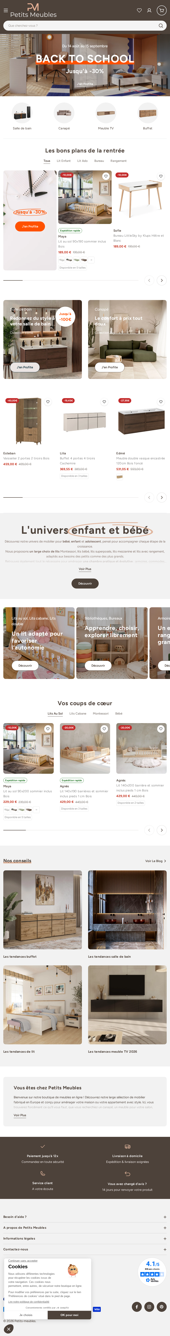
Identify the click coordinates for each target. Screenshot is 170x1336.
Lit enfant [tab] (64, 161)
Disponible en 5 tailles (73, 267)
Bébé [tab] (118, 713)
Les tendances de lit (19, 1052)
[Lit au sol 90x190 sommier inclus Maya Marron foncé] (84, 260)
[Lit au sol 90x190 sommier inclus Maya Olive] (76, 260)
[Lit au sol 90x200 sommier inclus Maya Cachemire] (14, 809)
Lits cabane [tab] (77, 713)
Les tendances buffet (19, 957)
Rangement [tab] (118, 161)
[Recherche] (160, 25)
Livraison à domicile (127, 1156)
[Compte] (149, 10)
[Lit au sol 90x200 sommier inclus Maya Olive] (21, 809)
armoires (141, 561)
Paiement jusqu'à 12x (42, 1156)
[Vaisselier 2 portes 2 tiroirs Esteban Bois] (28, 421)
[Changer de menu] (5, 10)
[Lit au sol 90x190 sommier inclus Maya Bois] (85, 197)
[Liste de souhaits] (139, 10)
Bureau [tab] (99, 161)
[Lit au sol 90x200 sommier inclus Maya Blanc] (6, 809)
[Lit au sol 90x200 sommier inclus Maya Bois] (28, 748)
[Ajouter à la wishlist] (106, 176)
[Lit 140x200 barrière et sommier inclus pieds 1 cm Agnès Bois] (141, 748)
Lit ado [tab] (82, 161)
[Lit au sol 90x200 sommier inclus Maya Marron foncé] (29, 809)
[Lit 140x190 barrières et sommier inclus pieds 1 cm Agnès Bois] (85, 748)
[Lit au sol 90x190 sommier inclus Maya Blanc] (61, 260)
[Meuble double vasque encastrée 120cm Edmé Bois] (119, 477)
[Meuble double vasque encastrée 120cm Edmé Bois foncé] (141, 421)
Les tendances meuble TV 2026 (112, 1052)
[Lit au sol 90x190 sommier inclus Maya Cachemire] (69, 260)
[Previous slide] (149, 280)
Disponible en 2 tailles (131, 802)
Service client (42, 1183)
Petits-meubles (25, 1321)
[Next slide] (162, 280)
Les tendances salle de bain (109, 957)
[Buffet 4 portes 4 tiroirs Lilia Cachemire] (85, 421)
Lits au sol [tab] (55, 713)
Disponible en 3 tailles (74, 475)
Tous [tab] (47, 161)
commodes (156, 561)
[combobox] (85, 26)
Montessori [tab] (101, 713)
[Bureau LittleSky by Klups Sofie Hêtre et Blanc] (140, 197)
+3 (91, 260)
